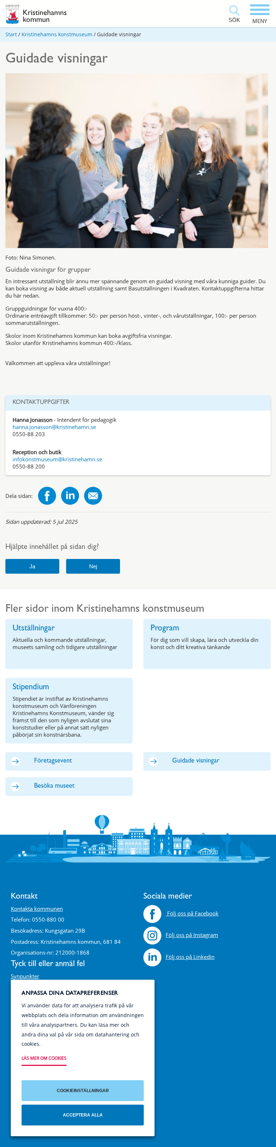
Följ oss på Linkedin (190, 956)
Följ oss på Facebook (192, 913)
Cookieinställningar (83, 1090)
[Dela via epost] (93, 496)
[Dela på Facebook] (47, 496)
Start (11, 34)
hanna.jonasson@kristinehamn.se (54, 426)
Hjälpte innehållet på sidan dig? (52, 547)
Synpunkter (25, 976)
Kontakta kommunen (37, 908)
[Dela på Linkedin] (70, 496)
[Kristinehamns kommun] (35, 14)
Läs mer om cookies (44, 1058)
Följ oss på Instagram (192, 934)
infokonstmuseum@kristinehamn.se (57, 459)
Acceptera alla (83, 1115)
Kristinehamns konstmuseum (57, 34)
